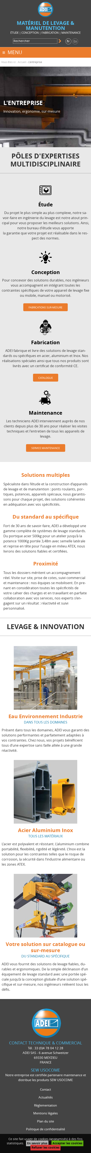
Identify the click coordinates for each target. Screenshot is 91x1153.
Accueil (22, 62)
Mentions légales (45, 1113)
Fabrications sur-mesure (45, 307)
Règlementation (45, 1105)
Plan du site (45, 1121)
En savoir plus (37, 1143)
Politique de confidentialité (45, 1129)
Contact (45, 1089)
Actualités (46, 1097)
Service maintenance (45, 448)
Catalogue (45, 377)
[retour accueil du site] (45, 9)
